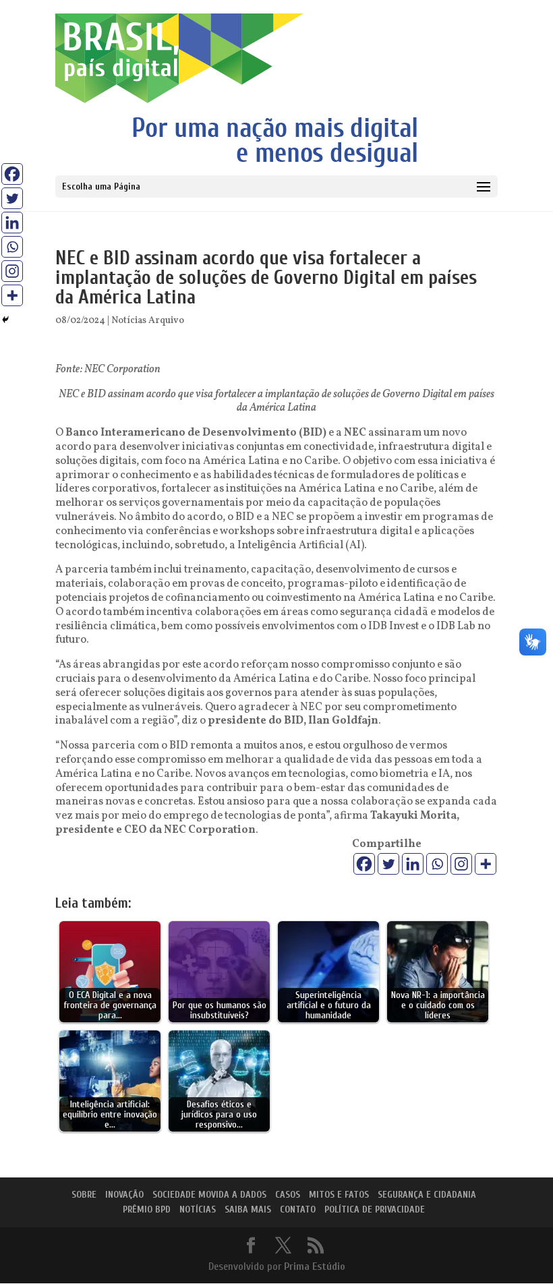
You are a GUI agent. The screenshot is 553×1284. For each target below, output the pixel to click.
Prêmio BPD (147, 1209)
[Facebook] (364, 864)
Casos (287, 1194)
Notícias (197, 1209)
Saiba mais (248, 1209)
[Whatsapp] (437, 864)
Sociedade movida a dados (209, 1194)
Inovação (124, 1194)
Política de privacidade (374, 1209)
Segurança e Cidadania (427, 1194)
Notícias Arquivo (147, 320)
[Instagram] (461, 864)
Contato (298, 1209)
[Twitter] (388, 864)
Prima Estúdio (314, 1266)
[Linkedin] (413, 864)
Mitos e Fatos (339, 1194)
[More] (485, 864)
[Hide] (5, 319)
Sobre (83, 1194)
